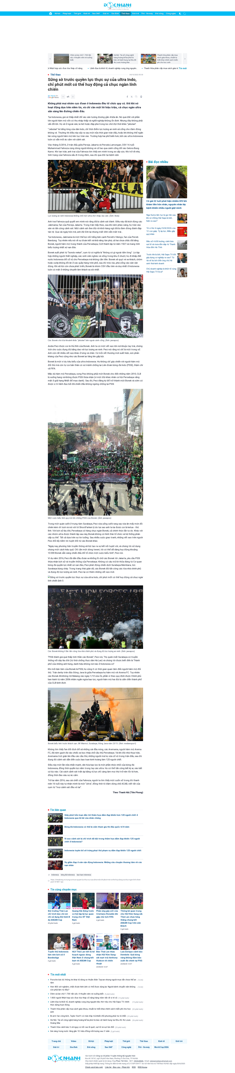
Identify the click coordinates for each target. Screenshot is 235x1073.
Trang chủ (56, 1041)
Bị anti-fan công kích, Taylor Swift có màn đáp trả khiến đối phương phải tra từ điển (94, 1016)
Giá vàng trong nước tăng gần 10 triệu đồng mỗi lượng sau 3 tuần (85, 1031)
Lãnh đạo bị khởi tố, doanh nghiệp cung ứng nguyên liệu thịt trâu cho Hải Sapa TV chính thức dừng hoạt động (96, 1003)
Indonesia (55, 875)
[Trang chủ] (50, 13)
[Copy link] (136, 97)
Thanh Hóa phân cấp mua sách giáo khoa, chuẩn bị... (94, 68)
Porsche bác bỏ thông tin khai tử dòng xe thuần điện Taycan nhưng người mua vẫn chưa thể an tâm (96, 981)
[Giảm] (63, 97)
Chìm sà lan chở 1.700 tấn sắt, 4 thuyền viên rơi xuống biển (82, 994)
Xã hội (57, 13)
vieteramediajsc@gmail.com (161, 1061)
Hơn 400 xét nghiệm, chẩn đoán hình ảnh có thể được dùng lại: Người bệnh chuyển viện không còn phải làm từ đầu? (96, 988)
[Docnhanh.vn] (64, 1059)
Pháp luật (67, 13)
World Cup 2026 (161, 1047)
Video (73, 1041)
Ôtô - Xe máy (147, 13)
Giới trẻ (135, 13)
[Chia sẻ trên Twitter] (131, 96)
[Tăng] (73, 97)
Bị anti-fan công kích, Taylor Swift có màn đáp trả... (148, 68)
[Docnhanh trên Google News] (53, 96)
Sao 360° (96, 13)
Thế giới (77, 13)
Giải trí (106, 13)
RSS (134, 1067)
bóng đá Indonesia (68, 875)
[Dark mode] (180, 13)
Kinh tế (87, 13)
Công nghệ (171, 13)
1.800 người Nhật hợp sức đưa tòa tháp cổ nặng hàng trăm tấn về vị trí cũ (89, 998)
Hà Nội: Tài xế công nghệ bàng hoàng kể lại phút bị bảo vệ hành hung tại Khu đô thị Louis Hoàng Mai (96, 1021)
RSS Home (142, 1067)
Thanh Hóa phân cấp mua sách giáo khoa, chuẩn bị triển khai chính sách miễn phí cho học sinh (96, 1010)
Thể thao (125, 13)
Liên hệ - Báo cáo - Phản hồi (117, 1067)
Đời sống (159, 13)
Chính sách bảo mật (94, 1067)
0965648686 (139, 1061)
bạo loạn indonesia (84, 875)
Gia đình (115, 13)
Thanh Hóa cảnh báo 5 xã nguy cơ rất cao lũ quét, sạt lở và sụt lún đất (88, 1027)
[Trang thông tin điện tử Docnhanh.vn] (117, 6)
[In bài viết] (141, 97)
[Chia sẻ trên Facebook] (127, 96)
